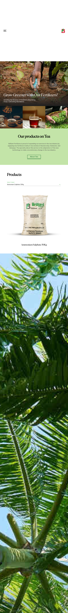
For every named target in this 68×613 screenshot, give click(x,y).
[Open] (60, 184)
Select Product (11, 182)
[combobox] (31, 184)
